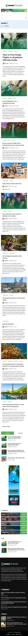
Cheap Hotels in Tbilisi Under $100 (11, 183)
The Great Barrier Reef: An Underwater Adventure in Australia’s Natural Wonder (14, 602)
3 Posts (23, 519)
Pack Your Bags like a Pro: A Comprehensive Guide (14, 444)
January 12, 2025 (12, 453)
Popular (15, 51)
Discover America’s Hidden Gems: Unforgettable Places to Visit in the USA (16, 451)
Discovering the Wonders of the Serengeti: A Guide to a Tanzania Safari (16, 623)
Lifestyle (9, 211)
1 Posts (23, 527)
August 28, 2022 (10, 620)
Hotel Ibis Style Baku (8, 324)
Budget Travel (5, 180)
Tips (14, 98)
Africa (3, 514)
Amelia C (7, 63)
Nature (9, 140)
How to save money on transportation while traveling (14, 607)
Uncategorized (5, 321)
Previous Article (6, 426)
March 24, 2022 (4, 608)
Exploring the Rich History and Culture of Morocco (17, 617)
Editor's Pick (12, 253)
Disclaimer (8, 634)
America (4, 519)
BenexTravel (18, 632)
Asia (3, 523)
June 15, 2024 (12, 459)
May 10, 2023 (4, 605)
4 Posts (23, 514)
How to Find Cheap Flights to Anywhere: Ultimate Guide (13, 57)
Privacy (13, 634)
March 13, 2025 (12, 440)
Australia (4, 361)
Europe (11, 180)
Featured (5, 51)
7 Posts (23, 532)
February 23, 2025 (13, 446)
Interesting (16, 361)
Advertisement (19, 634)
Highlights (10, 51)
